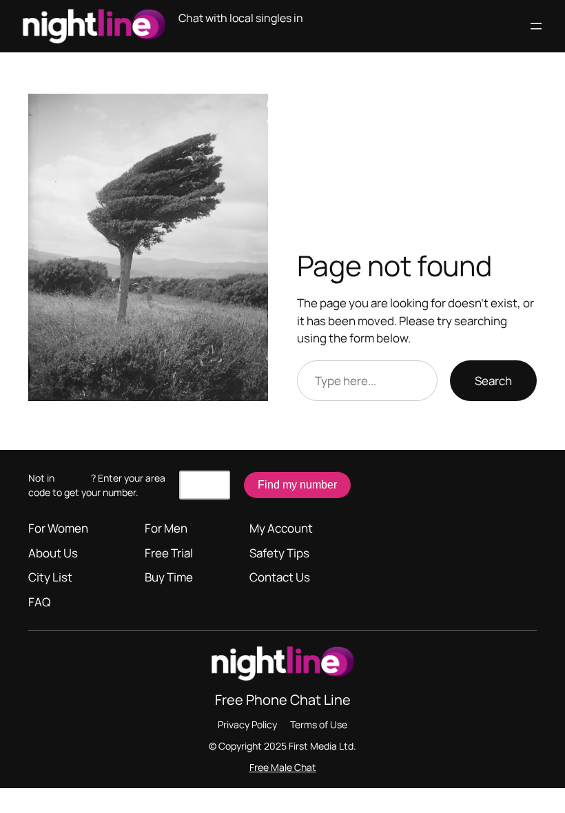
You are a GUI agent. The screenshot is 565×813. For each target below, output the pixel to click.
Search (493, 381)
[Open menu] (536, 26)
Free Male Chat (282, 767)
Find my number (297, 485)
